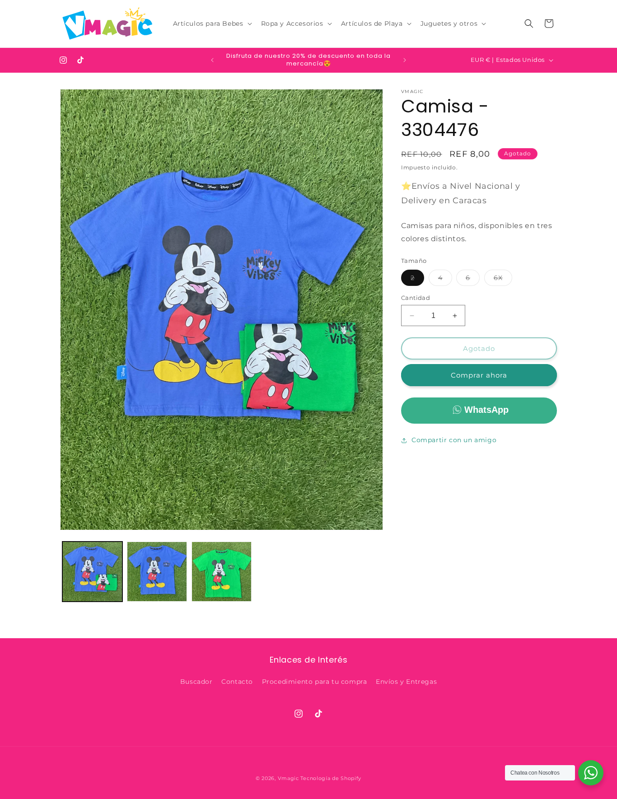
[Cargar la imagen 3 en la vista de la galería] (222, 572)
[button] (212, 23)
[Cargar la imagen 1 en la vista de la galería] (92, 572)
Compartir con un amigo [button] (453, 440)
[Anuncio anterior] (212, 60)
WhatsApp (486, 410)
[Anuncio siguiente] (405, 60)
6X (503, 279)
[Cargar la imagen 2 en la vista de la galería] (157, 572)
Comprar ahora (479, 375)
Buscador (196, 682)
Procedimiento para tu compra (314, 682)
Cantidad (415, 297)
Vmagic (288, 778)
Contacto (237, 682)
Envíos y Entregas (406, 682)
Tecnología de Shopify (330, 778)
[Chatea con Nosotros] (590, 772)
